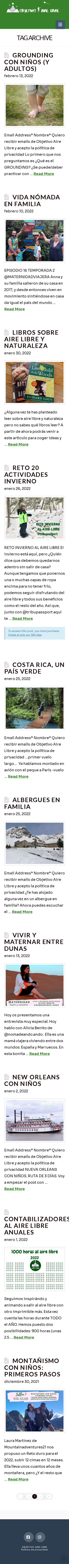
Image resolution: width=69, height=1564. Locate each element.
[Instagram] (40, 1537)
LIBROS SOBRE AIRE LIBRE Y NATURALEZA (31, 339)
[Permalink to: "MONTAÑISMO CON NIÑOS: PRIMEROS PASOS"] (34, 1410)
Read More (43, 174)
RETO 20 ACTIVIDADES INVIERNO (26, 474)
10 (49, 1496)
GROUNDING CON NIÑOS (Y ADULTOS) (29, 61)
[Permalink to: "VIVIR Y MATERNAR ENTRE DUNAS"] (34, 985)
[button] (60, 24)
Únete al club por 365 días (25, 635)
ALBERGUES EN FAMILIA (32, 803)
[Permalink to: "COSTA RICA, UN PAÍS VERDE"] (34, 708)
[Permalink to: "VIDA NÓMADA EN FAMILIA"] (34, 240)
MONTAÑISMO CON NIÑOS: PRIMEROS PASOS (32, 1367)
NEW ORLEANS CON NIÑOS (32, 1080)
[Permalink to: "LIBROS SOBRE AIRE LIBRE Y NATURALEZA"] (34, 382)
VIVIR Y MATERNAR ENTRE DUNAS (34, 941)
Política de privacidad (34, 1549)
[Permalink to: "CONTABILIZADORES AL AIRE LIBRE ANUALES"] (34, 1269)
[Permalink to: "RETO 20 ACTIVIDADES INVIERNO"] (34, 517)
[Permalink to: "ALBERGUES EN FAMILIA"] (34, 843)
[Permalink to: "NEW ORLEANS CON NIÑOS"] (34, 1120)
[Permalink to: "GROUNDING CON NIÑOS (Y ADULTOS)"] (34, 105)
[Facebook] (29, 1537)
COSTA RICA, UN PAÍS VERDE (34, 668)
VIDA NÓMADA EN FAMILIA (32, 200)
